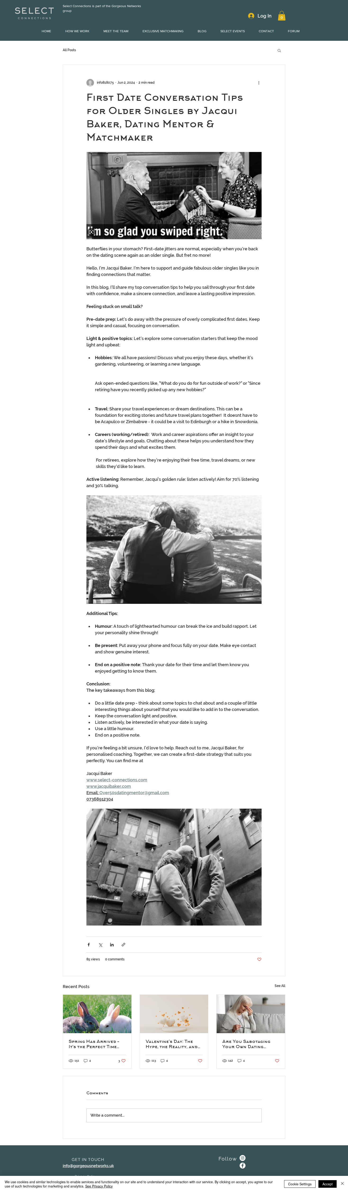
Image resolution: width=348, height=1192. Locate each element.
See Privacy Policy (99, 1186)
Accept (327, 1184)
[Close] (342, 1184)
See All (280, 986)
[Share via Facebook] (88, 944)
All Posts (69, 50)
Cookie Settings (300, 1184)
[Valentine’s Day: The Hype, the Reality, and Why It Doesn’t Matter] (174, 1014)
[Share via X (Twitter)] (100, 944)
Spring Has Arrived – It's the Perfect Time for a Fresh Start (94, 1044)
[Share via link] (123, 944)
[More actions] (259, 83)
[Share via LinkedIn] (112, 944)
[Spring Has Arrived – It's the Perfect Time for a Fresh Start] (97, 1014)
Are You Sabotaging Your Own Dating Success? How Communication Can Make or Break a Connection (246, 1044)
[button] (282, 16)
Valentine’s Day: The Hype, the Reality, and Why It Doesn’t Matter (172, 1044)
